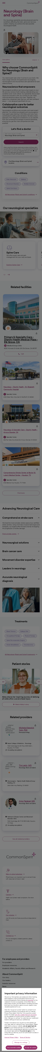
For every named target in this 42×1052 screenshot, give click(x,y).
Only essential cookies (14, 1047)
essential (30, 1000)
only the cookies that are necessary (26, 1015)
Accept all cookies (30, 1047)
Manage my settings (20, 1042)
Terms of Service (25, 1037)
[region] (22, 1019)
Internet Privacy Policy (11, 1037)
